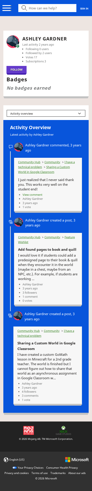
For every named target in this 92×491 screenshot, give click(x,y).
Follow (16, 69)
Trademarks (58, 473)
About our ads (77, 473)
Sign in (84, 8)
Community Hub (29, 162)
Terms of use (39, 473)
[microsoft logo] (77, 459)
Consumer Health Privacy (62, 468)
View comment (32, 195)
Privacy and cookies (16, 473)
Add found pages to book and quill (47, 249)
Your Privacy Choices (31, 468)
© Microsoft (46, 478)
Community (52, 162)
